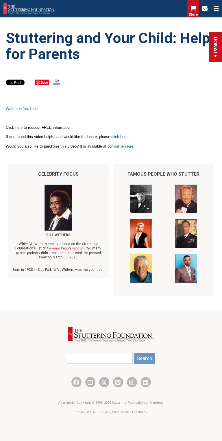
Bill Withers (58, 235)
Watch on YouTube (22, 108)
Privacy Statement (114, 412)
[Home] (29, 8)
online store (123, 146)
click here (119, 137)
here (19, 127)
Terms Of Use (86, 412)
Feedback (139, 412)
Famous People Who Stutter (163, 174)
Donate (215, 47)
